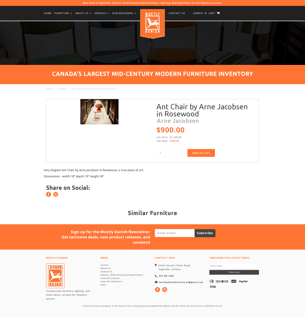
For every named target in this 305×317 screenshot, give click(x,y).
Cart (212, 13)
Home (48, 13)
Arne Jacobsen (178, 120)
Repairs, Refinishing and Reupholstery (122, 274)
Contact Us (177, 13)
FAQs (103, 284)
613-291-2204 (166, 275)
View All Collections (111, 281)
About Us (82, 13)
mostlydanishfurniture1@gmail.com (181, 282)
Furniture (62, 13)
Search (198, 13)
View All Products (110, 278)
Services (100, 13)
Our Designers (123, 13)
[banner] (152, 22)
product (62, 88)
